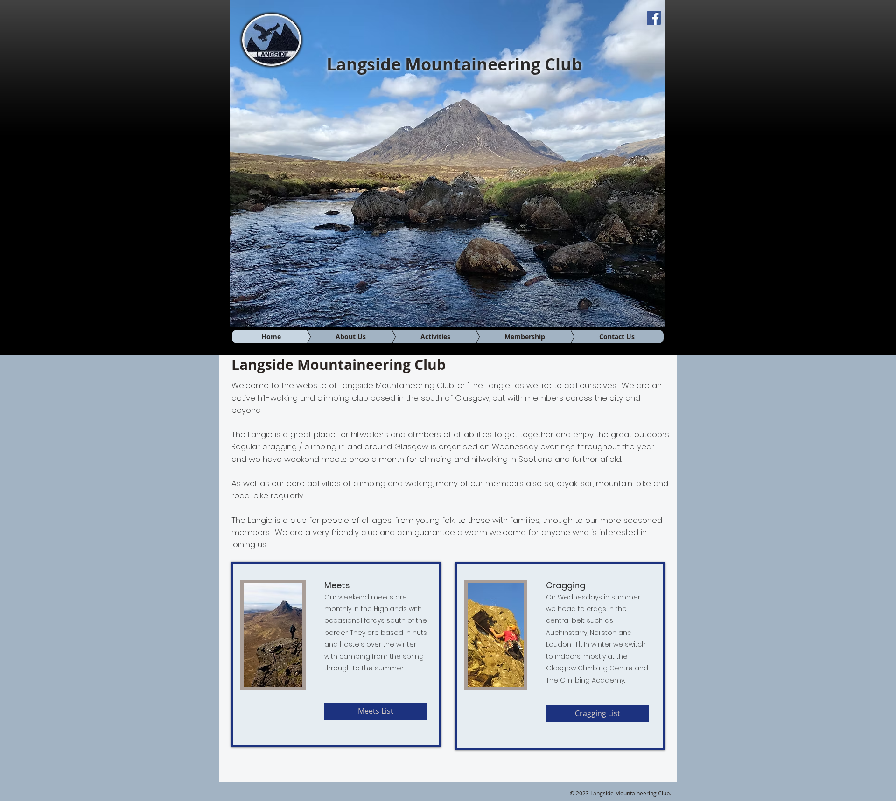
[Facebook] (654, 18)
